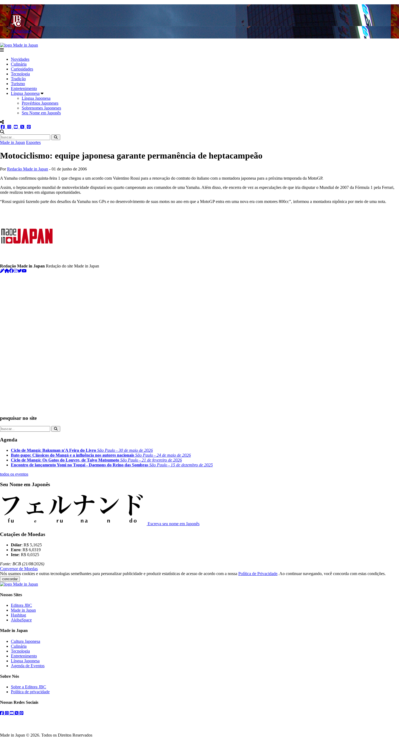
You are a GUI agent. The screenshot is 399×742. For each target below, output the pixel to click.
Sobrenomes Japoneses (41, 108)
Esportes (33, 142)
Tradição (18, 78)
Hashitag (18, 615)
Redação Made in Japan (27, 169)
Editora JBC (21, 605)
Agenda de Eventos (28, 665)
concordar (10, 579)
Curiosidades (22, 69)
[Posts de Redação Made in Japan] (2, 271)
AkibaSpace (21, 620)
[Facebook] (11, 271)
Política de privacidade (30, 691)
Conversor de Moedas (19, 568)
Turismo (18, 83)
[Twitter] (19, 271)
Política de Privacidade (257, 573)
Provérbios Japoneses (40, 103)
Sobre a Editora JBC (28, 687)
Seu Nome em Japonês (41, 113)
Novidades (20, 59)
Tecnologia (20, 74)
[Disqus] (199, 341)
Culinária (19, 64)
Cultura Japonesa (25, 641)
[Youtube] (24, 271)
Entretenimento (24, 88)
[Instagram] (15, 271)
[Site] (6, 271)
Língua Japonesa (25, 93)
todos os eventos (14, 474)
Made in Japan (12, 142)
